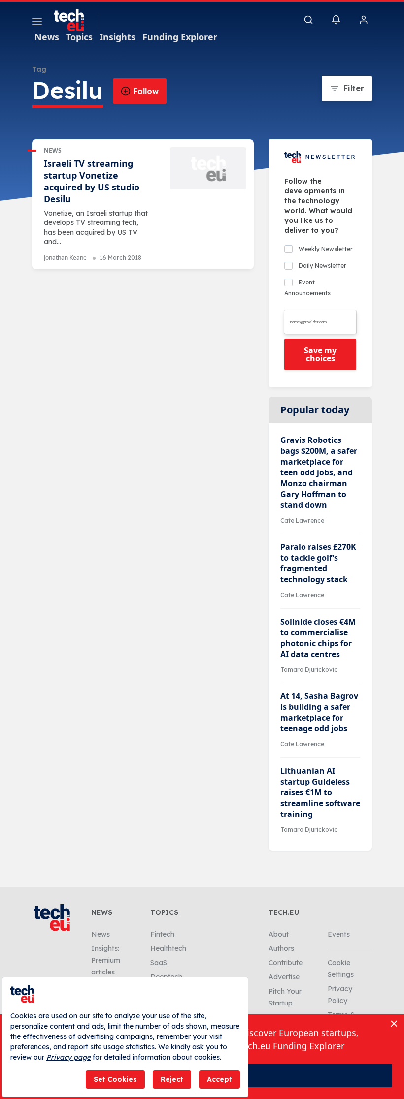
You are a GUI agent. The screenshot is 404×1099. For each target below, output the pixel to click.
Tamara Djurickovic (308, 669)
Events (339, 934)
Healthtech (168, 948)
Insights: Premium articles (105, 960)
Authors (281, 948)
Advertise (284, 977)
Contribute (286, 962)
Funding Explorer (179, 37)
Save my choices (320, 354)
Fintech (162, 934)
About (279, 934)
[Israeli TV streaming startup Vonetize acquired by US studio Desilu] (208, 168)
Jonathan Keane (65, 257)
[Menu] (37, 23)
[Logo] (73, 20)
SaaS (158, 962)
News (46, 37)
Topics (79, 37)
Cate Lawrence (302, 520)
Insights (117, 37)
